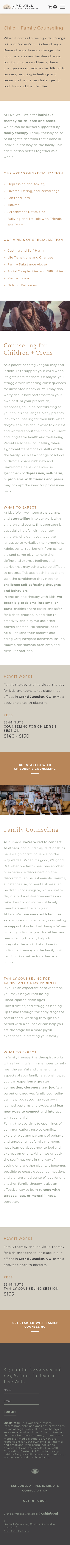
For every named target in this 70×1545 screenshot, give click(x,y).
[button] (53, 6)
